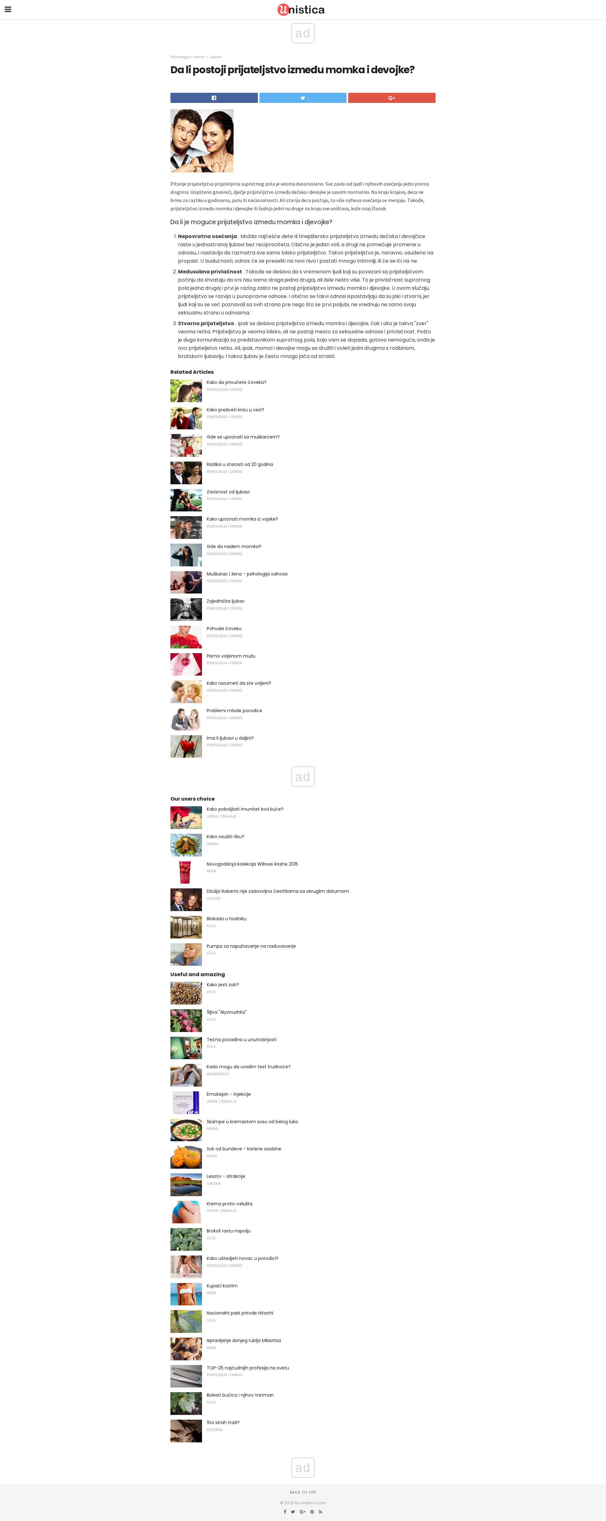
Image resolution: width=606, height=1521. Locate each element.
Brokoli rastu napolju (229, 1231)
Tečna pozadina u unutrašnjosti (241, 1039)
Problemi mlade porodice (234, 710)
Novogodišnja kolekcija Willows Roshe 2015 (252, 864)
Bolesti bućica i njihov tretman (240, 1395)
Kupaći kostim (222, 1286)
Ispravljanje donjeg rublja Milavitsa (244, 1340)
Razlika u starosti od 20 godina (240, 464)
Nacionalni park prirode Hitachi (240, 1313)
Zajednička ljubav (226, 601)
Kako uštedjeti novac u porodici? (242, 1258)
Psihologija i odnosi (187, 56)
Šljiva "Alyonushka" (227, 1012)
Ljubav (216, 56)
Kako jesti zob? (223, 984)
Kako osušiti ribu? (225, 836)
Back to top (303, 1492)
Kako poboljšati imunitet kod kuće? (245, 809)
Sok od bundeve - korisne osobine (244, 1149)
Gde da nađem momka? (234, 546)
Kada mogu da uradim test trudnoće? (249, 1067)
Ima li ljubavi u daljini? (230, 738)
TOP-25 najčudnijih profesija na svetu (248, 1368)
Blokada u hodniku (227, 919)
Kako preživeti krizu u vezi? (235, 410)
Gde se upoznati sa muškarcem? (243, 437)
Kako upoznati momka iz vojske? (242, 519)
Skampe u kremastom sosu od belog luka (252, 1121)
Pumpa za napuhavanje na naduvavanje (251, 946)
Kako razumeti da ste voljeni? (239, 683)
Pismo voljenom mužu (231, 656)
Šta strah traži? (223, 1422)
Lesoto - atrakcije (226, 1176)
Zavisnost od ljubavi (228, 492)
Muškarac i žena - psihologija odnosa (247, 574)
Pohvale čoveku (224, 628)
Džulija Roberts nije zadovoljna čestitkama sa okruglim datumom (278, 891)
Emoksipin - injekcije (229, 1094)
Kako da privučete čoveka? (236, 382)
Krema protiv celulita (229, 1204)
